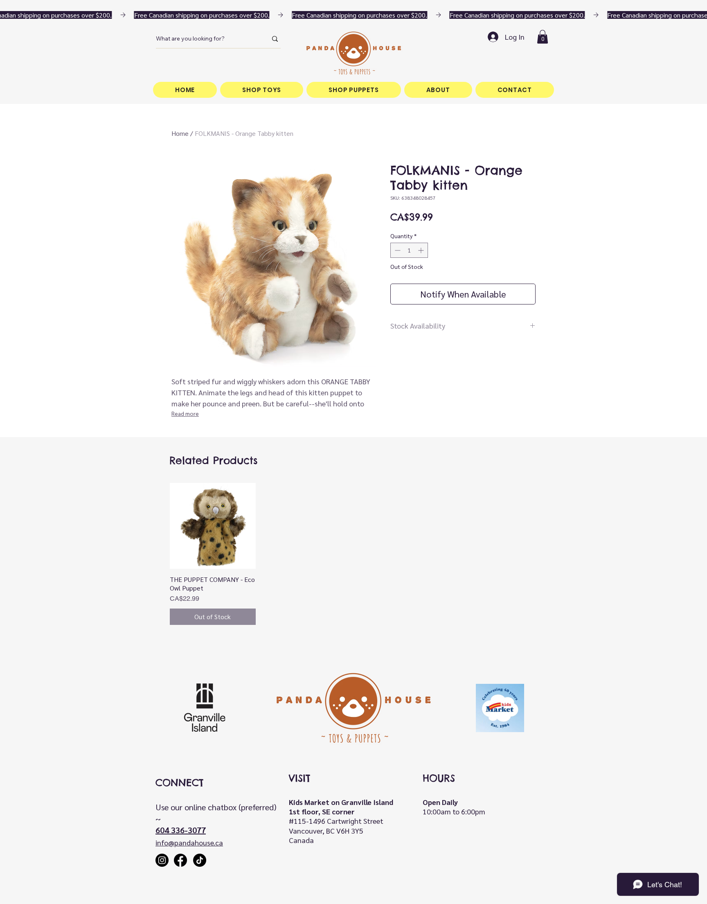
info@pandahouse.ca (189, 842)
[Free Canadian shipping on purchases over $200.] (353, 15)
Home (180, 133)
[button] (542, 36)
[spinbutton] (409, 250)
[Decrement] (397, 250)
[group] (353, 553)
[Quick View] (213, 526)
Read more (185, 413)
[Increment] (422, 250)
